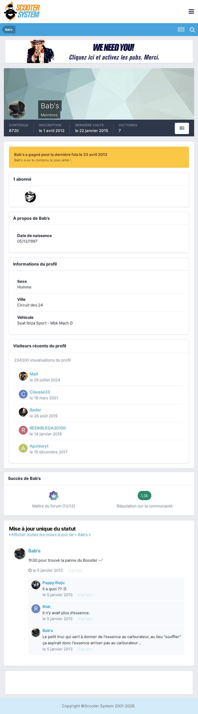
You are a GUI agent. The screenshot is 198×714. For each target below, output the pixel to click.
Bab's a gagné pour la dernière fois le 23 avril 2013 (60, 154)
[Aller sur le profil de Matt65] (30, 196)
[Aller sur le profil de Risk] (35, 608)
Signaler (75, 570)
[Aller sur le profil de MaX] (23, 376)
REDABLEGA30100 (48, 428)
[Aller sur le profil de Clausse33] (23, 394)
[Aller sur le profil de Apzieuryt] (23, 448)
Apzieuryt (39, 446)
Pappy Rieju (53, 582)
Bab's (34, 550)
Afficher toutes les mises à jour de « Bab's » (50, 534)
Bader (35, 410)
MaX (34, 374)
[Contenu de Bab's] (182, 128)
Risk (47, 606)
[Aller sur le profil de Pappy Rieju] (35, 584)
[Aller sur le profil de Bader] (23, 412)
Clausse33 (40, 392)
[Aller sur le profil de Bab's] (20, 553)
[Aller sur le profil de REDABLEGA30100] (23, 430)
